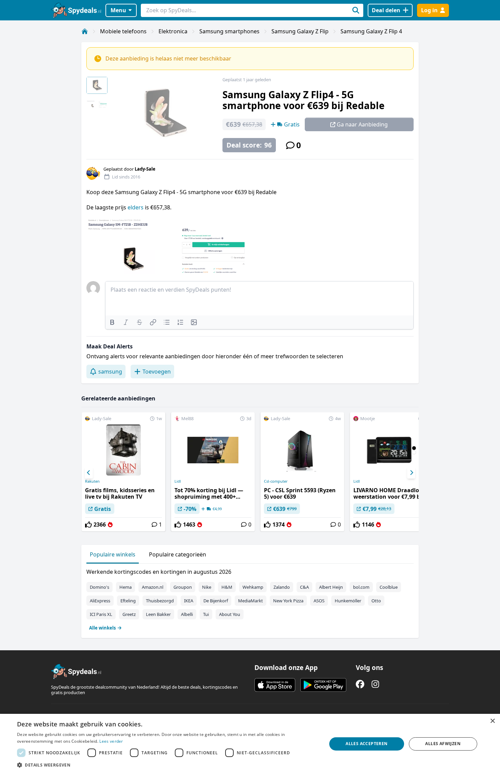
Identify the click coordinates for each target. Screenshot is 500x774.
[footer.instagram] (375, 684)
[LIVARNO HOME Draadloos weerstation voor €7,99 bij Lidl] (392, 471)
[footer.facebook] (360, 684)
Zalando (281, 587)
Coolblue (389, 587)
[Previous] (89, 473)
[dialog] (250, 744)
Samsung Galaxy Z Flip (300, 31)
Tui (206, 614)
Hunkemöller (348, 601)
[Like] (88, 524)
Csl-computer (276, 481)
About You (229, 614)
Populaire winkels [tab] (112, 554)
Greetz (129, 614)
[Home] (84, 31)
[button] (167, 765)
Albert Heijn (331, 587)
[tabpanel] (250, 598)
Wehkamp (253, 587)
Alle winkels (102, 628)
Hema (125, 587)
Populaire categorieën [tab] (177, 554)
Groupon (182, 587)
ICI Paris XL (101, 614)
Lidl (177, 481)
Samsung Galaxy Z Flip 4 (371, 31)
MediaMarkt (250, 601)
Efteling (128, 601)
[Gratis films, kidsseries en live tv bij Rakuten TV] (123, 471)
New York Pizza (288, 601)
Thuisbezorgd (160, 601)
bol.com (361, 587)
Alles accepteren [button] (366, 743)
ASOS (319, 601)
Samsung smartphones (229, 31)
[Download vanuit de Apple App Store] (274, 685)
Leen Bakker (158, 614)
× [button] (492, 721)
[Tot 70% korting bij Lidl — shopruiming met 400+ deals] (213, 471)
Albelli (187, 614)
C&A (304, 587)
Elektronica (173, 31)
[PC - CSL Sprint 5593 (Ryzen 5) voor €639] (302, 471)
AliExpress (100, 601)
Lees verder (111, 741)
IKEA (188, 601)
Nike (206, 587)
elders (136, 207)
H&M (226, 587)
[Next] (411, 473)
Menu (118, 10)
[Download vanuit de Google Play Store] (323, 685)
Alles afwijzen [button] (443, 743)
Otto (376, 601)
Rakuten (92, 481)
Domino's (99, 587)
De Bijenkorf (215, 601)
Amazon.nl (152, 587)
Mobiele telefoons (123, 31)
